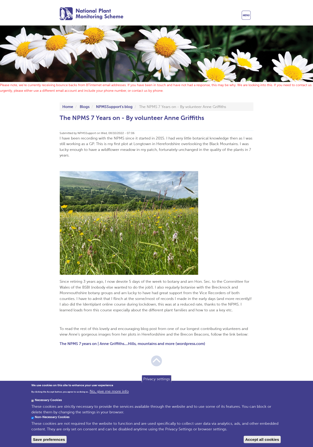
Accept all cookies (262, 439)
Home (67, 106)
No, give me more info (109, 391)
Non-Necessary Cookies (52, 417)
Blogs (84, 106)
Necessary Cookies (48, 400)
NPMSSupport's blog (114, 106)
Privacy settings (156, 378)
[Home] (94, 13)
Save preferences (49, 439)
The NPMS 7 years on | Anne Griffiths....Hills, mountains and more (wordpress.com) (132, 343)
